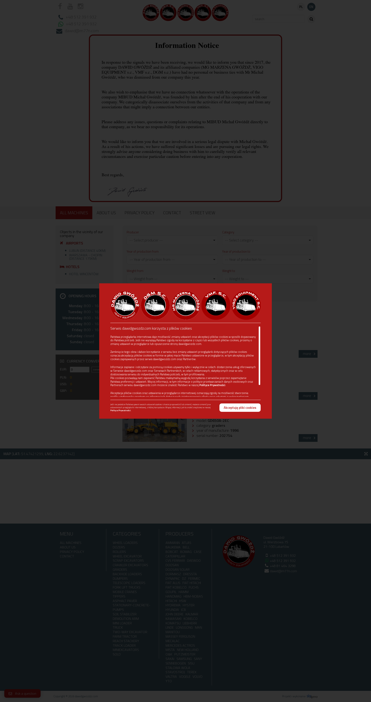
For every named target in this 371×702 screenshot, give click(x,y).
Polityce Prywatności (212, 385)
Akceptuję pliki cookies (240, 407)
